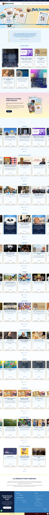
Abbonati (9, 111)
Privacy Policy (24, 509)
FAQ (17, 502)
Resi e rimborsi (24, 502)
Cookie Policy (28, 509)
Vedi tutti (24, 151)
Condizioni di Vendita (18, 509)
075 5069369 (39, 498)
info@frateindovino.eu (39, 505)
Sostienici (36, 513)
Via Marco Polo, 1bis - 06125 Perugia (40, 496)
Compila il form (12, 513)
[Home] (8, 3)
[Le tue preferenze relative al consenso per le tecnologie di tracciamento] (47, 513)
